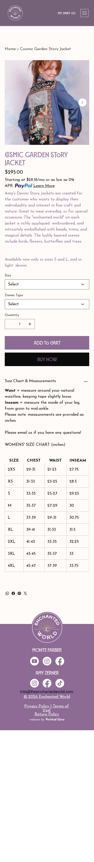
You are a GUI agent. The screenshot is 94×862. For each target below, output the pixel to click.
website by (47, 719)
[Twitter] (25, 593)
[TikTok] (59, 683)
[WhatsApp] (7, 593)
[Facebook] (13, 593)
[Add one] (30, 324)
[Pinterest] (19, 593)
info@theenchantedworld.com (46, 691)
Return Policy (47, 714)
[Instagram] (34, 683)
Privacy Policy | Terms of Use (46, 708)
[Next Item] (82, 102)
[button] (66, 13)
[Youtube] (34, 661)
